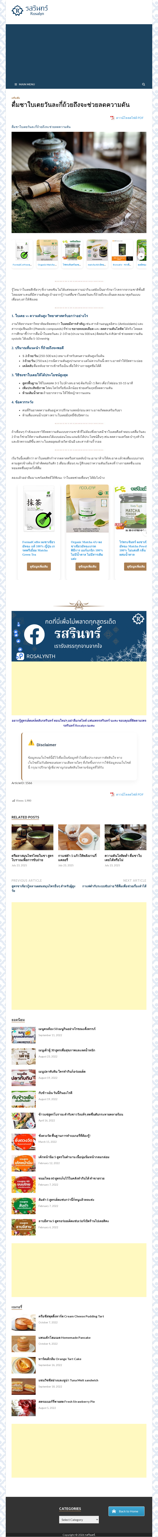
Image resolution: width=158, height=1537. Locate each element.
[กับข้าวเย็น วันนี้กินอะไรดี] (24, 1093)
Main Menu (27, 84)
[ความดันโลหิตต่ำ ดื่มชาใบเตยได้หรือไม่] (125, 851)
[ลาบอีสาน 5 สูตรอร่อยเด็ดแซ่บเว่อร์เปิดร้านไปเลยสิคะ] (24, 1221)
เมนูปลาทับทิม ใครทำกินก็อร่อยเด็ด (62, 1071)
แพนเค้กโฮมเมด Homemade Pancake (65, 1337)
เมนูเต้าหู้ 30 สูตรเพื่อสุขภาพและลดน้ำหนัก (67, 1050)
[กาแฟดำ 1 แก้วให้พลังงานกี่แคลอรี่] (79, 851)
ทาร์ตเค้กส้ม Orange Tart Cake (60, 1359)
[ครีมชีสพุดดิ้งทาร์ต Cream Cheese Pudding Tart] (24, 1316)
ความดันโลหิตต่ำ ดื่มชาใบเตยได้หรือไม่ (123, 858)
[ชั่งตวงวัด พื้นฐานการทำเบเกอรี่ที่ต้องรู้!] (24, 1136)
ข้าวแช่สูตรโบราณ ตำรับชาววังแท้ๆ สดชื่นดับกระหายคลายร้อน (81, 1114)
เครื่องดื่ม (16, 98)
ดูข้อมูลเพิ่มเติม (39, 566)
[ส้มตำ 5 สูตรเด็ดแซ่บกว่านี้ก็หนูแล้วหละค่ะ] (24, 1200)
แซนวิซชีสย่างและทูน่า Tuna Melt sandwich (68, 1380)
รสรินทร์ (90, 1535)
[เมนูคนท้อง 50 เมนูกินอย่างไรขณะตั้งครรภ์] (24, 1029)
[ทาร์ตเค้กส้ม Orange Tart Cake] (24, 1359)
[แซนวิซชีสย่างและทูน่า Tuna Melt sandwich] (24, 1380)
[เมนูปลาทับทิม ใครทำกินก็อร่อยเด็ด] (24, 1072)
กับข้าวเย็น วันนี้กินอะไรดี (55, 1093)
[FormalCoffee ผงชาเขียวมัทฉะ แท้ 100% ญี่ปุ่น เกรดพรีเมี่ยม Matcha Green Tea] (39, 509)
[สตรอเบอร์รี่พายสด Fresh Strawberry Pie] (24, 1402)
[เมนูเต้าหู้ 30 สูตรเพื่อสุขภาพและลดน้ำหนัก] (24, 1050)
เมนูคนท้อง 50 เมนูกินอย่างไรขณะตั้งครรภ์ (67, 1029)
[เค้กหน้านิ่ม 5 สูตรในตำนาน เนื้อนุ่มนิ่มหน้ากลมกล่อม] (24, 1157)
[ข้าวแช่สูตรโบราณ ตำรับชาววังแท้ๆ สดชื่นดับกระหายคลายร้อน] (24, 1114)
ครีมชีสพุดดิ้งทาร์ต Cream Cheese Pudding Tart (71, 1316)
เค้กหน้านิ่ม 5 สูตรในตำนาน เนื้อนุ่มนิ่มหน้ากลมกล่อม (74, 1157)
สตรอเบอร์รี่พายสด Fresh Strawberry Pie (67, 1401)
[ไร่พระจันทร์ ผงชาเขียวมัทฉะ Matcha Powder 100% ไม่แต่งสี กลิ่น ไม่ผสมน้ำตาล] (136, 509)
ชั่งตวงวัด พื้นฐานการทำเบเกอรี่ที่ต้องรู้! (65, 1135)
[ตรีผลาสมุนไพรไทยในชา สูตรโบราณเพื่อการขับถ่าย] (32, 851)
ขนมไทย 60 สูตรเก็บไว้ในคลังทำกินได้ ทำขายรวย (71, 1178)
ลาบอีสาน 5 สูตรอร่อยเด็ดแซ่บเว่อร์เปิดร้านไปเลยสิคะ (74, 1221)
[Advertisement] (79, 51)
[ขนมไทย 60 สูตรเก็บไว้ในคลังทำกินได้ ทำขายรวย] (24, 1178)
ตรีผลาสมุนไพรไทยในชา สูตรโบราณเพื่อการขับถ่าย (32, 858)
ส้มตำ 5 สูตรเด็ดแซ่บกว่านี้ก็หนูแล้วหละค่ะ (66, 1199)
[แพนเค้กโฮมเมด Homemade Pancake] (24, 1338)
